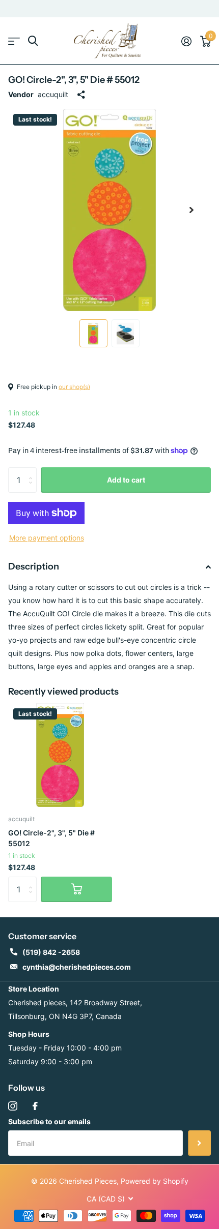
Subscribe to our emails (49, 1121)
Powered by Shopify (154, 1181)
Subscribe (199, 1143)
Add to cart (126, 479)
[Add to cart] (76, 889)
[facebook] (35, 1106)
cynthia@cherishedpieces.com (76, 967)
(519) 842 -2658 (51, 952)
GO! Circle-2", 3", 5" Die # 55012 (51, 838)
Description (33, 566)
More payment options (46, 537)
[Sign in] (186, 41)
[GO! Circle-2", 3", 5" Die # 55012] (60, 755)
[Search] (33, 40)
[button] (191, 210)
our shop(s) (74, 387)
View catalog (14, 41)
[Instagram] (12, 1106)
